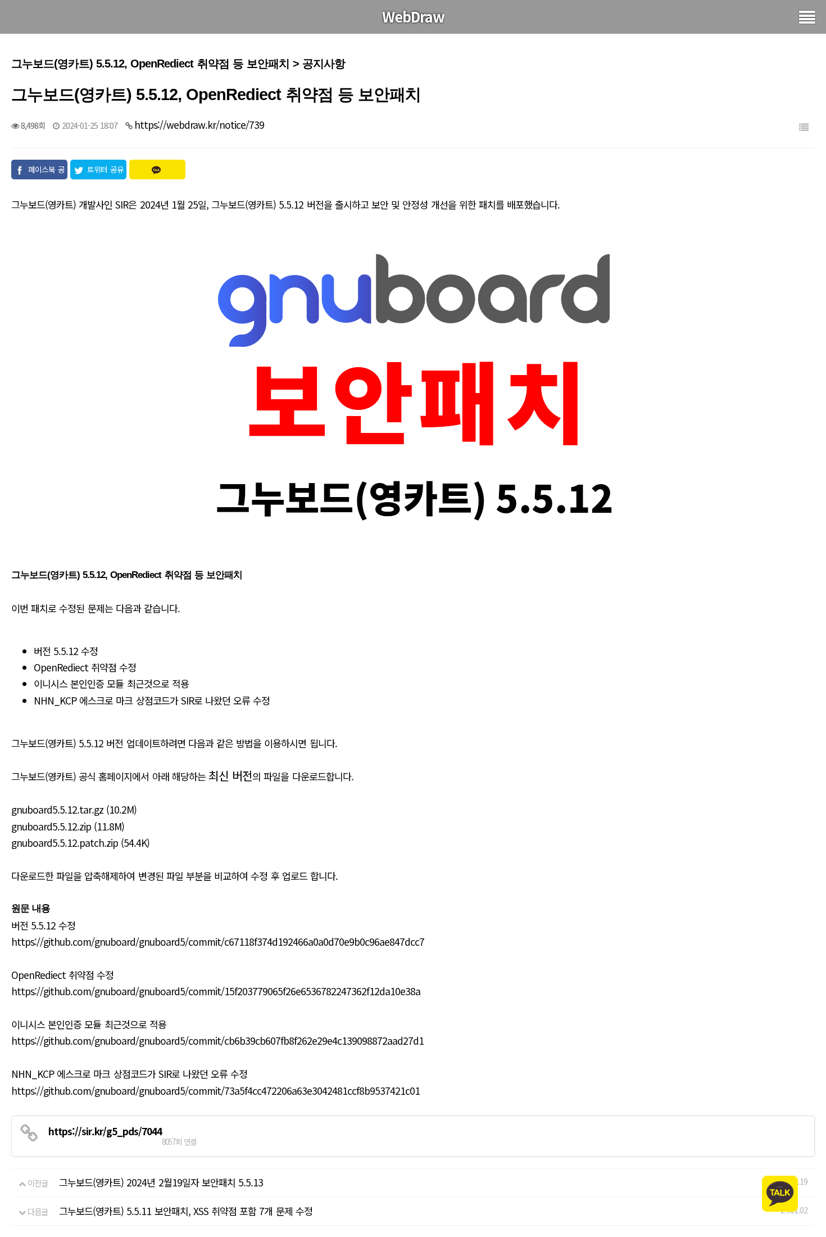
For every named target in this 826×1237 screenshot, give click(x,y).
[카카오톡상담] (780, 1192)
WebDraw (413, 16)
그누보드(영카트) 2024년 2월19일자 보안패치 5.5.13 (161, 1182)
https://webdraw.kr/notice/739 (199, 125)
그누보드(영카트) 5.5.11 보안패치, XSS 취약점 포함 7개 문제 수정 (185, 1211)
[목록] (803, 127)
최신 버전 (230, 775)
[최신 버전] (413, 395)
